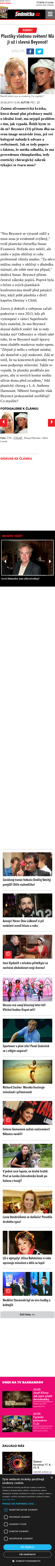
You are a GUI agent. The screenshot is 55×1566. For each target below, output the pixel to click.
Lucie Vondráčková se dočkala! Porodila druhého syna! (27, 1220)
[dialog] (27, 1520)
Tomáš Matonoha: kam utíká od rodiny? (20, 579)
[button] (27, 1503)
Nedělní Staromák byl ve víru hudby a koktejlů (26, 1303)
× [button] (51, 1478)
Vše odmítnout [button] (27, 1554)
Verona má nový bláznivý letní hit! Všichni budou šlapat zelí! (24, 1008)
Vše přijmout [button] (28, 1547)
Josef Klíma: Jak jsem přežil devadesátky (42, 1394)
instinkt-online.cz (42, 1472)
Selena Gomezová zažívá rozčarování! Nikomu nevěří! (26, 1132)
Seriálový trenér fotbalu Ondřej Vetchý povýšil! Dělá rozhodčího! (27, 882)
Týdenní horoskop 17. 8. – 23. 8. (43, 1465)
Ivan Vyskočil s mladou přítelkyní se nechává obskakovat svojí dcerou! (25, 966)
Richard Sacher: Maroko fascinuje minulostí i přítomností (24, 1090)
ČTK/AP (18, 438)
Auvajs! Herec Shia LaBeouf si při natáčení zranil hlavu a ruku (23, 923)
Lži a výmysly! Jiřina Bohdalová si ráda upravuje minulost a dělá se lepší (27, 1261)
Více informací (8, 1499)
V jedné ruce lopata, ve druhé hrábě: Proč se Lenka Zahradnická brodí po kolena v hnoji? (25, 1176)
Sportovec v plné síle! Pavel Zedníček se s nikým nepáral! (26, 1049)
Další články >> (27, 1315)
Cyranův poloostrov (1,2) (40, 1419)
